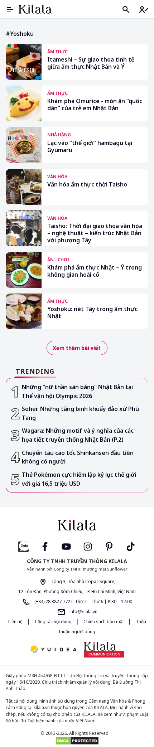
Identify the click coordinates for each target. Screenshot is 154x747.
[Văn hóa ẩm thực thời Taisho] (24, 187)
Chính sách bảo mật (104, 622)
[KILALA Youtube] (66, 546)
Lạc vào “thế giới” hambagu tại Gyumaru (89, 146)
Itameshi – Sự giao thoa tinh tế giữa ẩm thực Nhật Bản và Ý (90, 63)
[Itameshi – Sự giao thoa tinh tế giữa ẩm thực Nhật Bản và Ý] (24, 62)
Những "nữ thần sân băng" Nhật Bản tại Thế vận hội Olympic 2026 (77, 391)
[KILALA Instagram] (87, 546)
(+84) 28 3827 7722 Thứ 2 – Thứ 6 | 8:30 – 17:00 (82, 601)
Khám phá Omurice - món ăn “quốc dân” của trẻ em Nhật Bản (94, 104)
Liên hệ (15, 622)
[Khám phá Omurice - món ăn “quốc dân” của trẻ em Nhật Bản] (24, 103)
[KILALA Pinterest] (109, 546)
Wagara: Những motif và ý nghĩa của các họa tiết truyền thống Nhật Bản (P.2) (78, 435)
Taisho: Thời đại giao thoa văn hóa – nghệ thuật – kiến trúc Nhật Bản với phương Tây (94, 233)
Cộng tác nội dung (54, 622)
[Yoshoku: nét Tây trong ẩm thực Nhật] (24, 311)
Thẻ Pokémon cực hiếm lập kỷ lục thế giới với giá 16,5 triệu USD (79, 479)
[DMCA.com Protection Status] (77, 741)
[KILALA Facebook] (23, 546)
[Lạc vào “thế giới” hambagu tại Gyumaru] (24, 145)
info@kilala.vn (82, 611)
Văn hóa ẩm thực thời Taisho (87, 184)
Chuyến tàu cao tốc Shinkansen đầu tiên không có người (78, 457)
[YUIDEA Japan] (53, 650)
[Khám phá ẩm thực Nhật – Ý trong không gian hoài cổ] (24, 270)
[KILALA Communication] (104, 650)
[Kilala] (35, 9)
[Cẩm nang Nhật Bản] (77, 525)
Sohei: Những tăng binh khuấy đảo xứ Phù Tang (80, 413)
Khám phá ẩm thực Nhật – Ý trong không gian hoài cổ (94, 271)
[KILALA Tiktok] (130, 546)
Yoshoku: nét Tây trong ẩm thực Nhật (92, 312)
